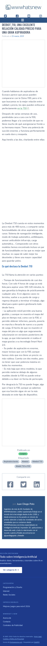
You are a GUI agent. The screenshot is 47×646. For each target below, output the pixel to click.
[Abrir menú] (23, 20)
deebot (25, 462)
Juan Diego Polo (25, 504)
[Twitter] (6, 16)
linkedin (21, 536)
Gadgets (23, 454)
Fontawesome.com (16, 642)
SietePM (36, 642)
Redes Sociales (9, 595)
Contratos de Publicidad (13, 625)
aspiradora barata (11, 462)
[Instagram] (41, 16)
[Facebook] (18, 16)
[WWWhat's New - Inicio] (23, 7)
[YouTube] (29, 16)
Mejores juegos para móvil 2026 (16, 606)
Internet (6, 591)
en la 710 (22, 108)
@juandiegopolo (10, 536)
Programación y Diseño (12, 587)
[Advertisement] (23, 63)
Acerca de (7, 618)
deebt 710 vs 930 (23, 466)
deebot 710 (37, 462)
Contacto (7, 622)
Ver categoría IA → (11, 570)
